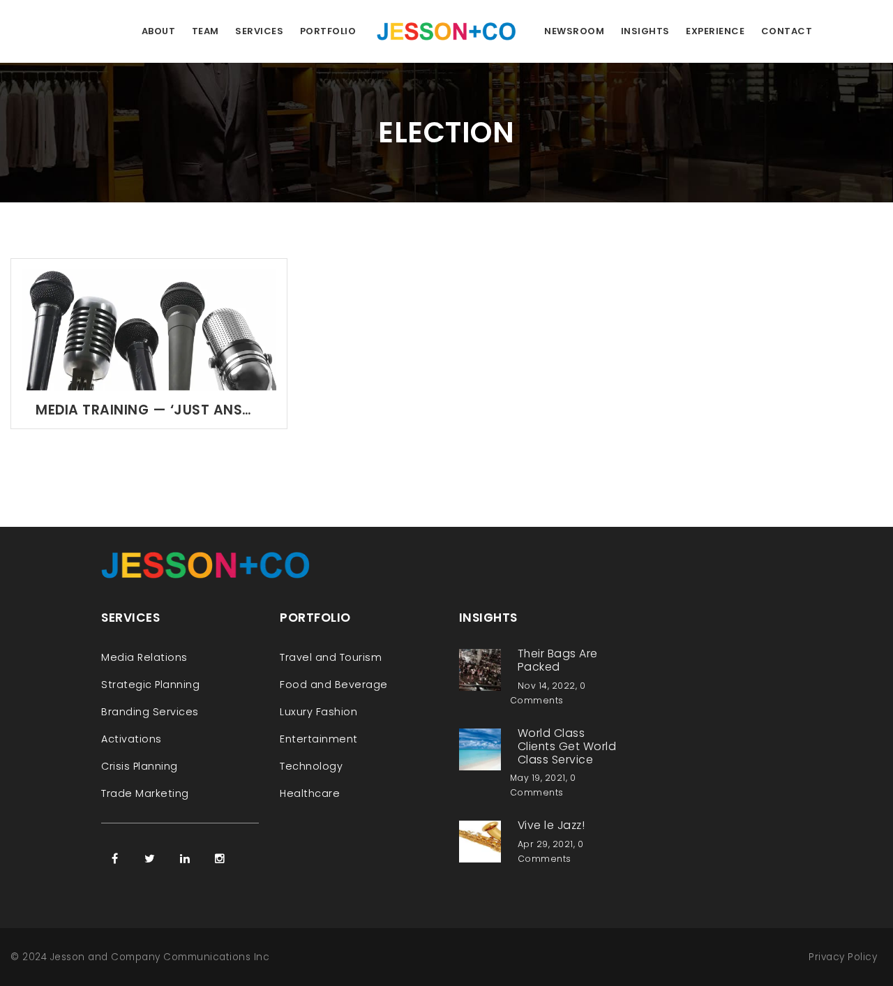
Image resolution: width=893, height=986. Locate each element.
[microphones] (149, 330)
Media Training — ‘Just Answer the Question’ (149, 410)
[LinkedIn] (185, 858)
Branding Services (150, 712)
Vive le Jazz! (551, 825)
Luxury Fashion (318, 712)
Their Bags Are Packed (558, 660)
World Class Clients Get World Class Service (567, 746)
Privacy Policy (843, 957)
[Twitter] (150, 858)
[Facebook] (115, 858)
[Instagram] (220, 858)
